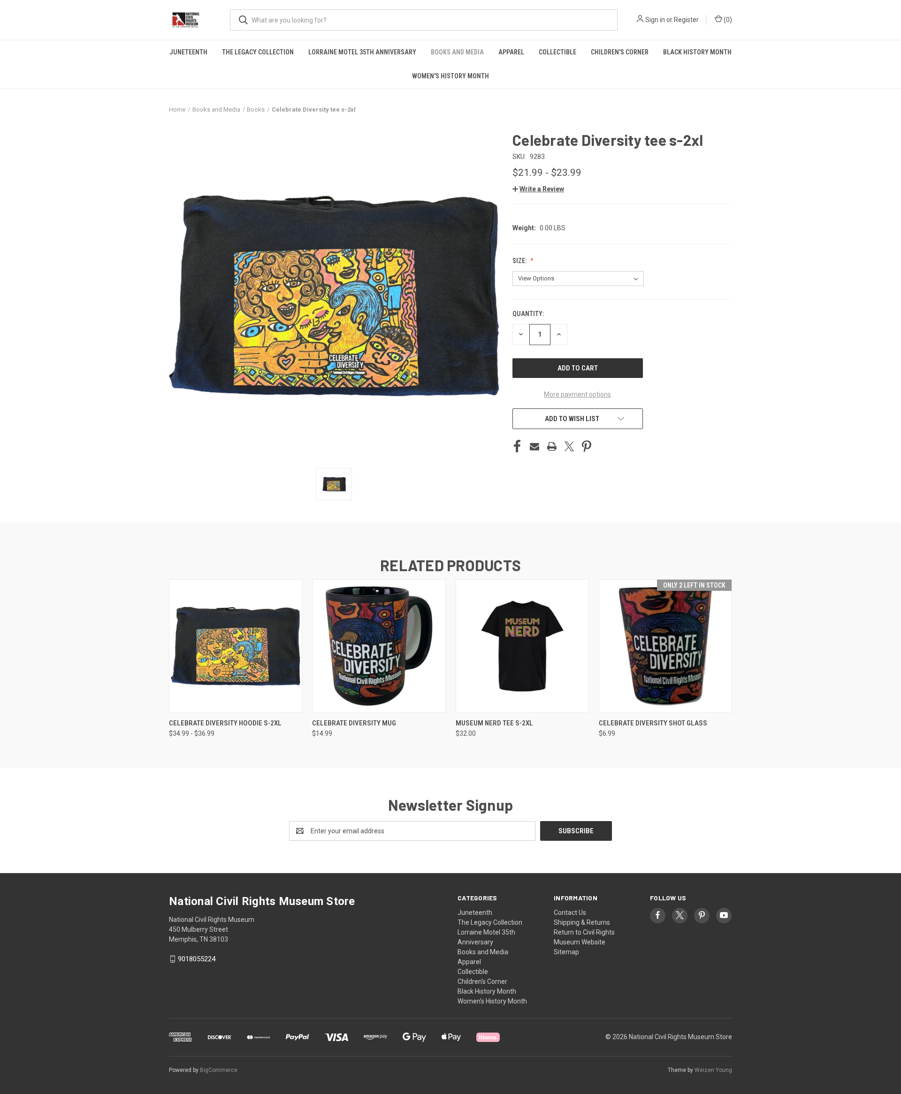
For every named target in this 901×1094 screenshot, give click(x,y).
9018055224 (196, 959)
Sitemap (566, 952)
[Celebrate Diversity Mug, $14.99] (378, 646)
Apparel (511, 52)
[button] (538, 189)
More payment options (577, 394)
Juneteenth (188, 52)
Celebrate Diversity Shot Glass (653, 723)
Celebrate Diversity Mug (354, 723)
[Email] (534, 446)
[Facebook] (517, 446)
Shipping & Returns (582, 922)
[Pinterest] (586, 446)
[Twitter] (569, 446)
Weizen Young (713, 1070)
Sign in (655, 19)
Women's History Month (450, 76)
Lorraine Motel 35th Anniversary (362, 52)
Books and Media (457, 52)
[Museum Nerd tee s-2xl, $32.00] (522, 646)
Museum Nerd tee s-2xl (494, 723)
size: (520, 260)
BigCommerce (218, 1070)
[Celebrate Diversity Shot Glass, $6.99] (665, 646)
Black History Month (697, 52)
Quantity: (528, 313)
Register (686, 19)
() (727, 19)
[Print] (552, 446)
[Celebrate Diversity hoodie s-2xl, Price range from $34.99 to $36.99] (235, 646)
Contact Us (570, 912)
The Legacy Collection (258, 52)
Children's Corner (620, 52)
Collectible (557, 52)
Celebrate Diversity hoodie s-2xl (225, 723)
